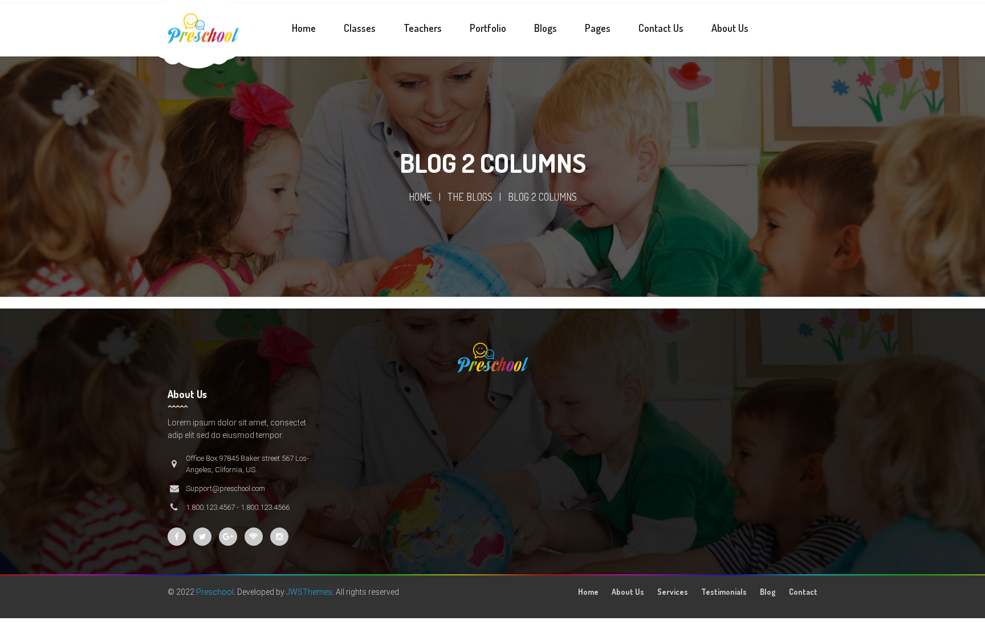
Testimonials (724, 592)
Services (672, 592)
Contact (803, 592)
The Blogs (469, 196)
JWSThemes (309, 592)
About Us (628, 592)
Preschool (215, 592)
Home (420, 196)
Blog (768, 592)
